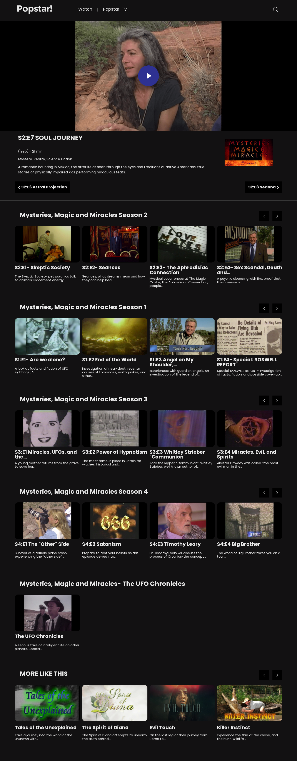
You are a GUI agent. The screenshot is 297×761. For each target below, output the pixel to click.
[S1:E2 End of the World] (114, 336)
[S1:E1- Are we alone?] (47, 336)
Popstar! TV (115, 9)
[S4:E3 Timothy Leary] (182, 520)
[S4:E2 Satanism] (114, 520)
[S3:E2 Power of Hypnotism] (114, 428)
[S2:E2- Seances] (114, 244)
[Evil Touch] (182, 703)
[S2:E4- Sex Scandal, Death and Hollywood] (249, 244)
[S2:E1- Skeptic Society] (47, 244)
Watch (85, 9)
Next (277, 216)
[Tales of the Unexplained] (47, 703)
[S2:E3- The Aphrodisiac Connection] (182, 244)
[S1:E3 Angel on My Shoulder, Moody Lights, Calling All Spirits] (182, 336)
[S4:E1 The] (47, 520)
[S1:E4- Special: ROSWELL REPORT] (249, 336)
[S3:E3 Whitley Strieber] (182, 428)
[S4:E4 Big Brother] (249, 520)
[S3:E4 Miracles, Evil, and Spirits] (249, 428)
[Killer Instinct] (249, 703)
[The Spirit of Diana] (114, 703)
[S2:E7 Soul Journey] (47, 9)
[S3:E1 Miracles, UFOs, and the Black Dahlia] (47, 428)
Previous (264, 216)
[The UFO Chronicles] (47, 613)
